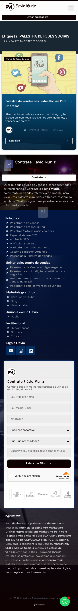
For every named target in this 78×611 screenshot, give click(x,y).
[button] (71, 8)
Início (5, 41)
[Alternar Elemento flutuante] (65, 601)
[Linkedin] (30, 350)
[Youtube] (10, 350)
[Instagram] (20, 350)
